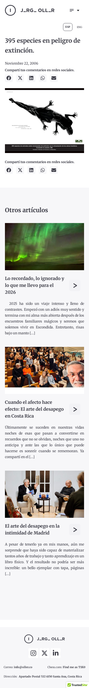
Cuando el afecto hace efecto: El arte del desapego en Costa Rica (34, 409)
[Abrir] (78, 10)
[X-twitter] (44, 653)
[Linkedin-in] (56, 653)
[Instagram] (33, 653)
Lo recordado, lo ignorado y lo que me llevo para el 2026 (34, 285)
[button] (9, 78)
